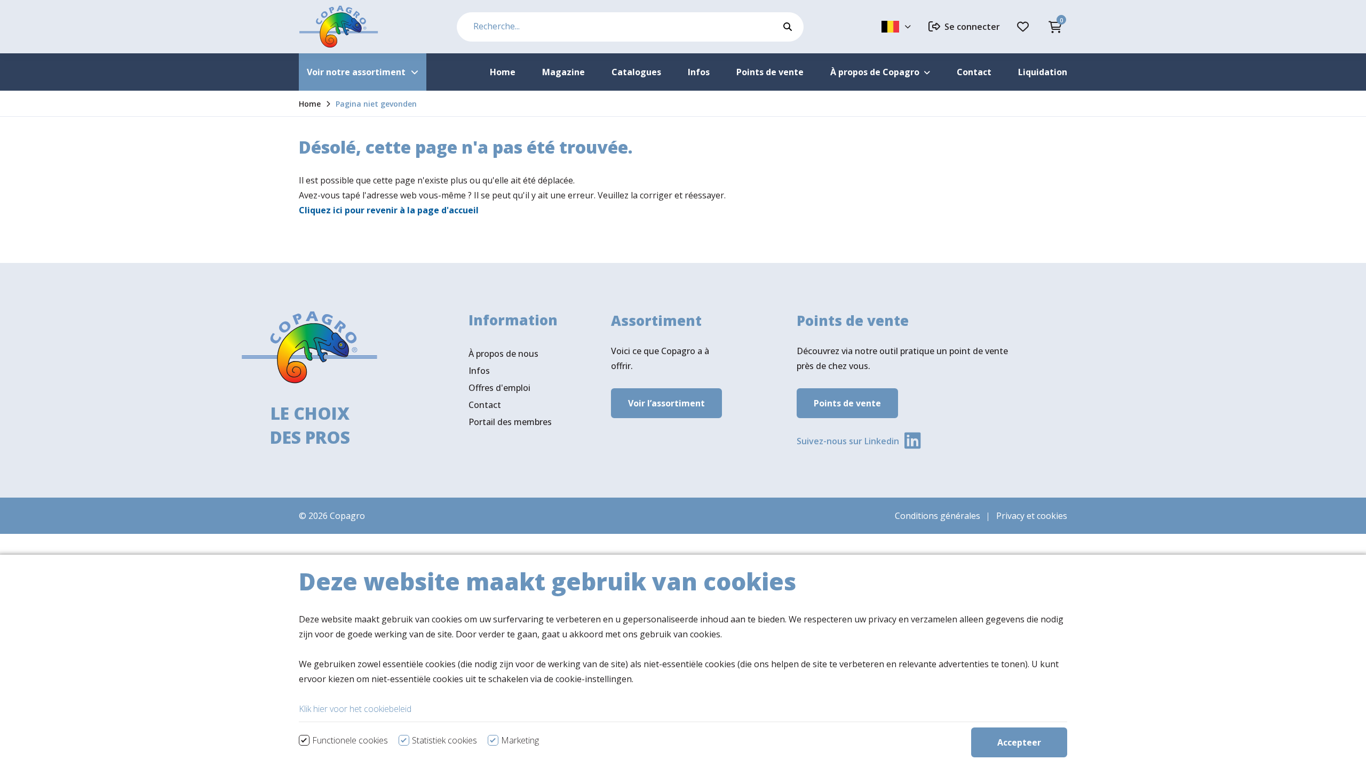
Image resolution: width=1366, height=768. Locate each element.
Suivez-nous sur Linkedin (848, 441)
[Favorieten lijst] (1024, 27)
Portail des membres (510, 422)
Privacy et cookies (1031, 516)
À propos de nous (503, 353)
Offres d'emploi (499, 388)
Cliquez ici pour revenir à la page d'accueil (389, 210)
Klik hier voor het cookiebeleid (355, 709)
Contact (484, 405)
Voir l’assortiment (666, 403)
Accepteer (1019, 742)
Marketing (520, 740)
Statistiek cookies (444, 740)
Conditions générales (937, 516)
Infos (479, 371)
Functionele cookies (350, 740)
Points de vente (847, 403)
